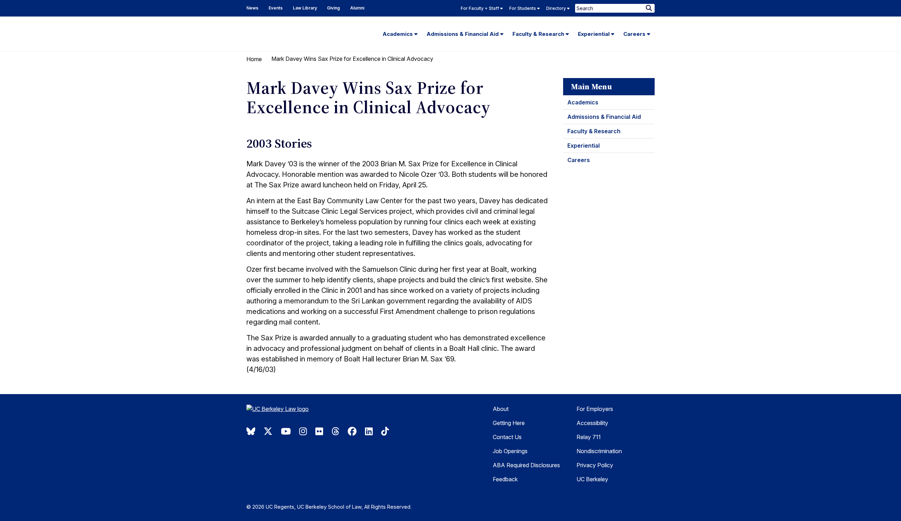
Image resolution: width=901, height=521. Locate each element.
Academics (398, 34)
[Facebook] (352, 431)
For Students (523, 8)
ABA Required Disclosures (526, 465)
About (501, 408)
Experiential (594, 34)
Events (276, 8)
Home (254, 59)
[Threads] (335, 431)
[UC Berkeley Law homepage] (293, 411)
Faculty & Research (539, 34)
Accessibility (592, 422)
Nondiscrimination (599, 451)
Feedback (505, 479)
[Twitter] (268, 431)
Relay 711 (588, 436)
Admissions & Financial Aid (463, 34)
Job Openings (510, 451)
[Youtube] (286, 431)
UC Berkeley (592, 479)
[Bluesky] (250, 431)
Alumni (357, 8)
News (252, 8)
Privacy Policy (594, 465)
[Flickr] (319, 431)
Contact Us (507, 436)
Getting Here (509, 422)
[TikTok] (385, 431)
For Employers (594, 408)
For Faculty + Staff (480, 8)
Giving (333, 8)
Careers (635, 34)
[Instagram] (303, 431)
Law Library (305, 8)
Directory (556, 8)
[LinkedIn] (369, 431)
